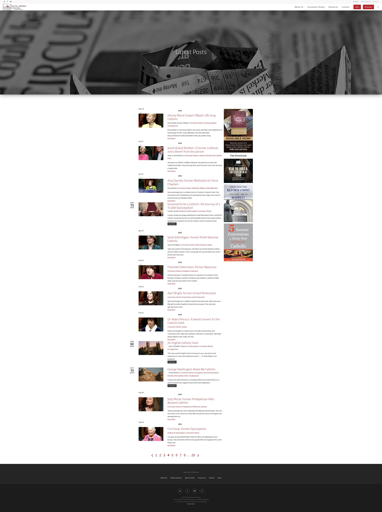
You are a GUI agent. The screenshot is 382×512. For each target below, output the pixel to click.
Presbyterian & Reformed (191, 407)
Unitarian (203, 407)
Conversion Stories (196, 123)
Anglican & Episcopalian (188, 211)
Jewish (184, 327)
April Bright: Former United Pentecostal (192, 293)
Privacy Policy (191, 504)
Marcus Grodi (189, 478)
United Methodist (211, 188)
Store (219, 478)
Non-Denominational (211, 373)
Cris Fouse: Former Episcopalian (187, 428)
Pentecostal (186, 297)
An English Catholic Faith (183, 342)
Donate (211, 478)
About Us (164, 478)
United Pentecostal (197, 297)
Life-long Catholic (210, 123)
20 (193, 455)
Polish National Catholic (203, 245)
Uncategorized (173, 126)
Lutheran (202, 155)
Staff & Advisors (176, 478)
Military (202, 188)
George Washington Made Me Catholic (191, 369)
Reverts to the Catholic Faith (178, 376)
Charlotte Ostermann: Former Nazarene (192, 267)
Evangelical (186, 271)
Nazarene (194, 271)
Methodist (195, 188)
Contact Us (202, 478)
